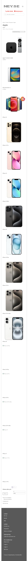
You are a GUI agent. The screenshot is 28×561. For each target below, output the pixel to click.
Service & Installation (7, 497)
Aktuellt (5, 518)
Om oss (5, 515)
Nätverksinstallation (8, 499)
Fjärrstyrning (5, 503)
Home (4, 22)
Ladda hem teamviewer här (9, 536)
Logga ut (6, 546)
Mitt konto (6, 549)
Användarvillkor (18, 554)
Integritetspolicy (11, 554)
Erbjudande (6, 528)
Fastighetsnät (5, 501)
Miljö (5, 520)
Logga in (5, 544)
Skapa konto (6, 541)
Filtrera (5, 493)
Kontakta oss (6, 526)
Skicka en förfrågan (8, 531)
